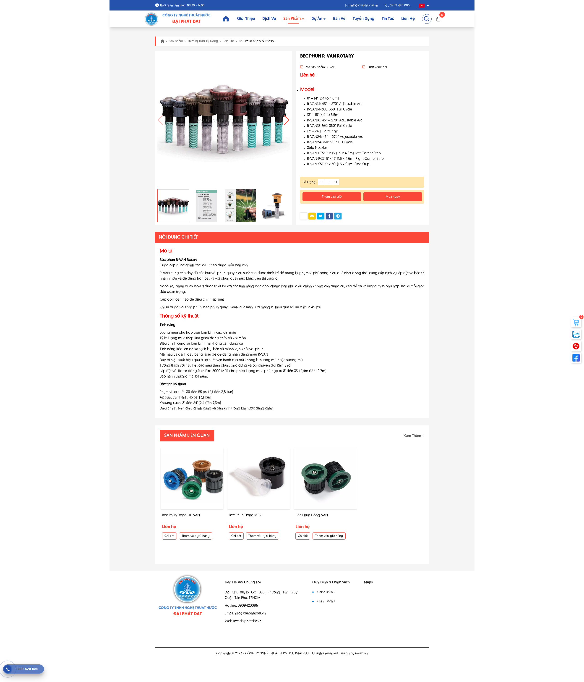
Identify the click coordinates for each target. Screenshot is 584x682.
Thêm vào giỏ (332, 197)
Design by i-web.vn (354, 653)
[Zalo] (576, 334)
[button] (287, 120)
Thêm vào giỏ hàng (196, 536)
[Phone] (576, 346)
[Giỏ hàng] (438, 19)
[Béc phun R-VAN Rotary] (223, 120)
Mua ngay (393, 197)
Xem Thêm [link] (413, 436)
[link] (151, 18)
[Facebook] (576, 358)
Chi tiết (169, 536)
